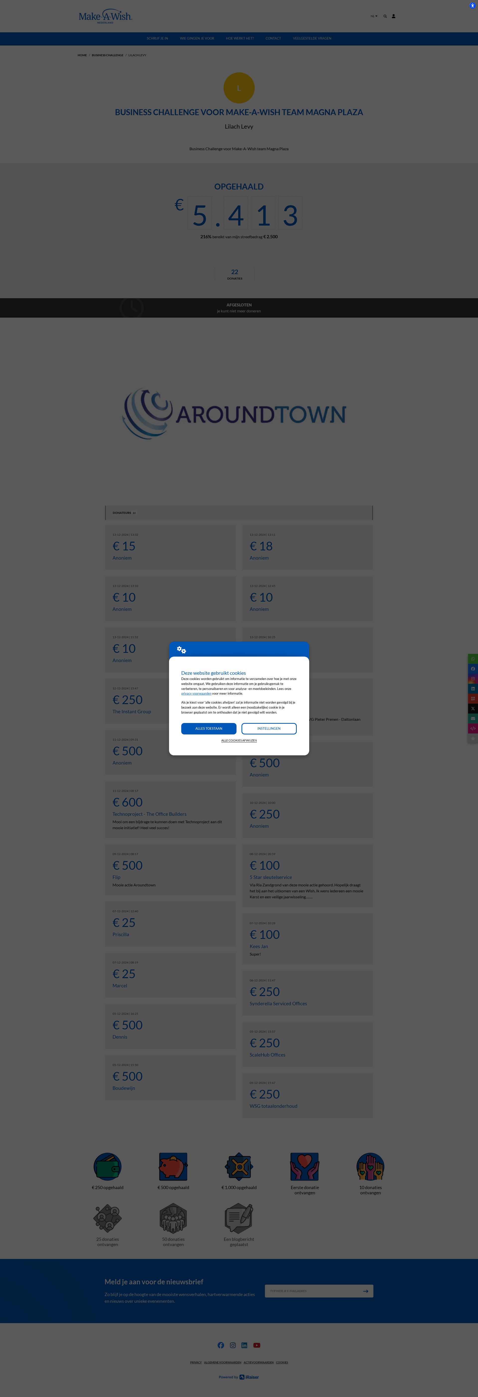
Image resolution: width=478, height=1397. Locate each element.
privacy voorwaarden (196, 693)
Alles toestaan (208, 728)
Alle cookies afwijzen (239, 740)
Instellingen (269, 728)
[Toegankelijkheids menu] (473, 5)
